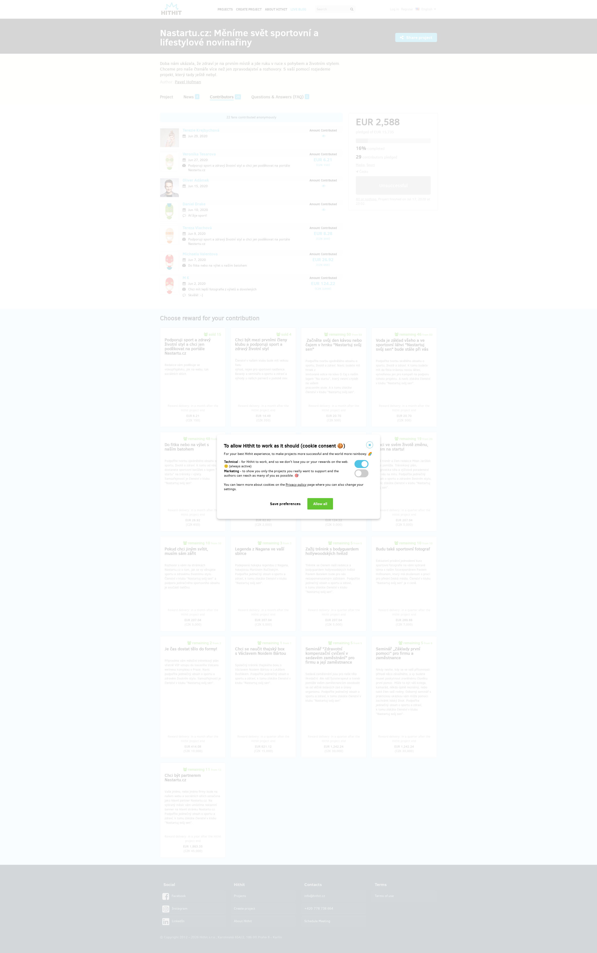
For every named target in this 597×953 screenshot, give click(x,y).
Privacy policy (296, 484)
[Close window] (369, 444)
